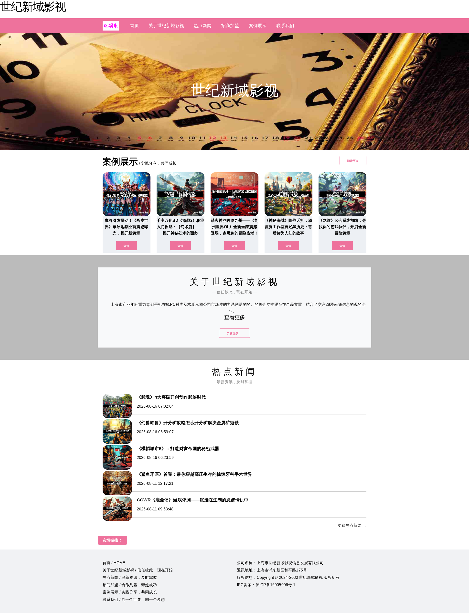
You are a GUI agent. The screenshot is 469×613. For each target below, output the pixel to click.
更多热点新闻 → (352, 525)
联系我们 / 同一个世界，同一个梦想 (134, 599)
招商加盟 (230, 25)
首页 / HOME (114, 563)
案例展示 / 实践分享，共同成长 (130, 592)
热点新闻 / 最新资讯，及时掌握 (130, 577)
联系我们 (285, 25)
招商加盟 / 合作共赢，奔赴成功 (130, 585)
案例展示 (258, 25)
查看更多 (234, 317)
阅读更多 (353, 160)
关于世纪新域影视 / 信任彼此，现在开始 (138, 570)
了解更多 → (234, 333)
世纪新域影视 (33, 6)
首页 (134, 25)
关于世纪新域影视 (166, 25)
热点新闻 (203, 25)
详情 (126, 245)
